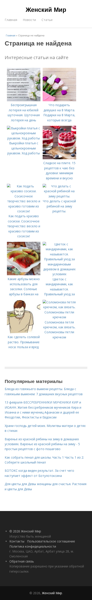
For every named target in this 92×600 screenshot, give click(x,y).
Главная (11, 20)
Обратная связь (21, 561)
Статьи (47, 20)
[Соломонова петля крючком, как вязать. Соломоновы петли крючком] (59, 317)
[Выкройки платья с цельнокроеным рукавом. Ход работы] (23, 138)
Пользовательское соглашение (51, 541)
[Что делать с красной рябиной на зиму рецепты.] (59, 196)
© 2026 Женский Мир (25, 531)
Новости (29, 20)
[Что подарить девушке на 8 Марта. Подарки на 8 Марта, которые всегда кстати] (59, 100)
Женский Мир (46, 9)
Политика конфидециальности (32, 546)
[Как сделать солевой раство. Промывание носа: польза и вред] (23, 332)
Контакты (16, 541)
